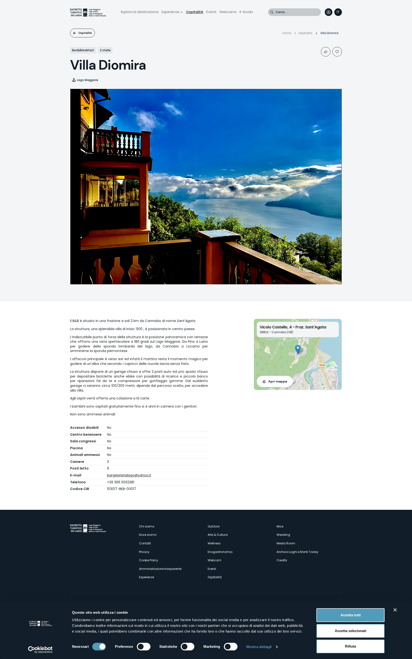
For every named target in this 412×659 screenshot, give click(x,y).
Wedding (283, 535)
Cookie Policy (148, 560)
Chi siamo (146, 526)
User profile (328, 12)
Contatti (145, 543)
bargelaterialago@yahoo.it (129, 475)
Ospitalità (194, 12)
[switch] (143, 646)
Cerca (272, 12)
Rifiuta (350, 646)
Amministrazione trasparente (160, 569)
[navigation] (338, 12)
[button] (298, 349)
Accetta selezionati (350, 631)
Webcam (214, 560)
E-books (246, 12)
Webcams (228, 12)
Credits (282, 560)
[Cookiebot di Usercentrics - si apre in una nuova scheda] (40, 649)
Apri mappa (277, 381)
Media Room (286, 543)
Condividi (325, 51)
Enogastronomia (220, 552)
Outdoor (214, 526)
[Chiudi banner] (395, 610)
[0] (337, 51)
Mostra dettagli (259, 647)
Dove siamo (147, 535)
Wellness (214, 543)
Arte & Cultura (218, 535)
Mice (280, 526)
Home (287, 33)
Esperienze (170, 12)
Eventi (211, 12)
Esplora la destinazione (140, 12)
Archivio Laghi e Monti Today (297, 552)
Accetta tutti (350, 615)
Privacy (144, 552)
